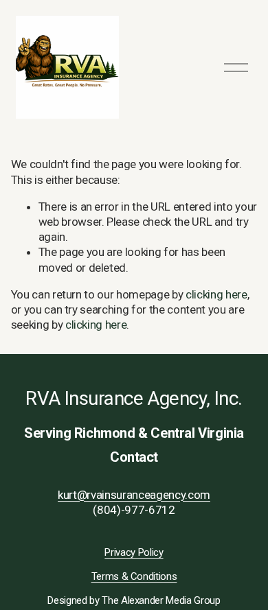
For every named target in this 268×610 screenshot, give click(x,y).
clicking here (216, 294)
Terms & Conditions (134, 576)
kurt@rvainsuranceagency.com (134, 495)
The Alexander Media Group (161, 600)
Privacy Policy (133, 552)
